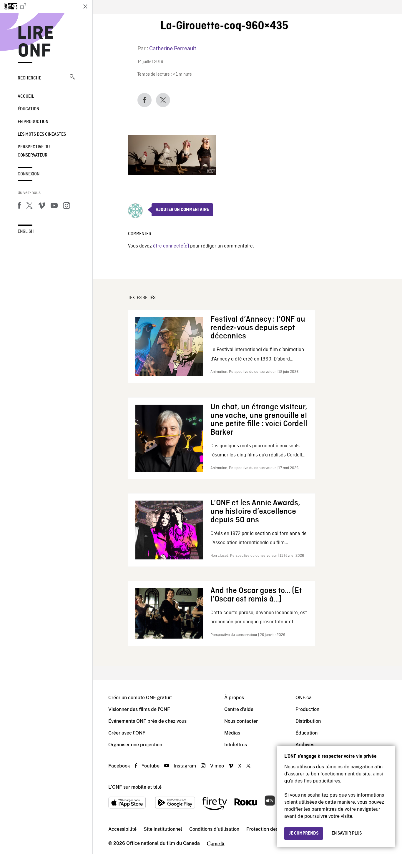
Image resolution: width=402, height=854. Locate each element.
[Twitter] (29, 206)
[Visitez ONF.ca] (38, 6)
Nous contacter (241, 721)
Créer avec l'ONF (126, 733)
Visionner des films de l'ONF (139, 709)
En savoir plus (347, 833)
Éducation (28, 109)
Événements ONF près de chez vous (147, 721)
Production (307, 709)
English (26, 231)
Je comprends (303, 833)
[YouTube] (54, 206)
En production (33, 121)
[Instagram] (66, 206)
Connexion (28, 174)
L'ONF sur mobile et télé (135, 787)
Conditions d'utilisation (214, 829)
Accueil (26, 96)
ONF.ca (303, 697)
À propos (234, 697)
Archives (304, 744)
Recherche (29, 78)
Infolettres (235, 744)
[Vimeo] (41, 206)
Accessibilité (122, 829)
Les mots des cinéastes (42, 134)
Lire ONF (36, 42)
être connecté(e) (171, 246)
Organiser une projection (135, 744)
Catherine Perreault (172, 48)
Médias (232, 733)
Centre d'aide (238, 709)
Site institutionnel (163, 829)
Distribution (308, 721)
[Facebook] (19, 206)
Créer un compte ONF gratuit (140, 697)
